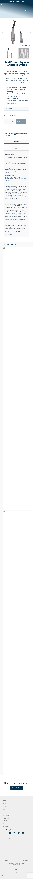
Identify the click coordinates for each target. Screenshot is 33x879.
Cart (4, 809)
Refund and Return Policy (9, 821)
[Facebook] (23, 833)
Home (4, 800)
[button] (30, 10)
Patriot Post (6, 818)
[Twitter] (14, 833)
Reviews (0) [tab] (16, 148)
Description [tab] (16, 141)
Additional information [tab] (16, 145)
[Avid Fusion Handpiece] (16, 32)
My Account (6, 806)
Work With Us (6, 826)
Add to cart (20, 121)
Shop (4, 803)
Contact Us (6, 812)
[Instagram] (19, 833)
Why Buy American (8, 824)
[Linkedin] (10, 833)
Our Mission (6, 815)
